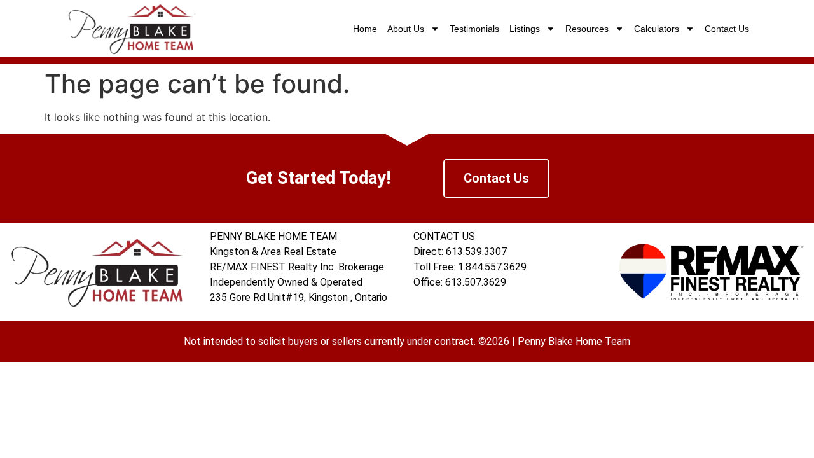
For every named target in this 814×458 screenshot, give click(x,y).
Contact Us (727, 29)
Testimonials (474, 29)
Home (365, 29)
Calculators (656, 29)
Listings (524, 29)
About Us (405, 29)
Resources (587, 29)
